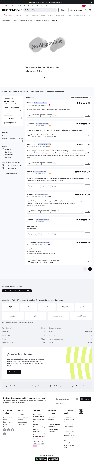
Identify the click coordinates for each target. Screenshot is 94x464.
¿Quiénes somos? (8, 417)
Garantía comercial (38, 419)
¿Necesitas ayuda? (76, 10)
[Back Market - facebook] (12, 429)
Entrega (20, 419)
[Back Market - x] (4, 433)
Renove (35, 424)
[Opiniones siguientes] (90, 269)
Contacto (21, 414)
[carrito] (90, 10)
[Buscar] (25, 9)
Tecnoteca (51, 417)
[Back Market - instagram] (4, 429)
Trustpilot (5, 427)
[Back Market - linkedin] (8, 429)
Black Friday (51, 431)
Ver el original (41, 205)
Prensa (5, 419)
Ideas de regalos (53, 429)
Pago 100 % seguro (38, 439)
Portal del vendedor (39, 436)
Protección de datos (69, 435)
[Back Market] (12, 10)
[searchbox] (41, 10)
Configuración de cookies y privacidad (69, 432)
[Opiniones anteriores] (85, 269)
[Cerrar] (91, 2)
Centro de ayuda (23, 417)
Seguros (35, 422)
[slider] (4, 141)
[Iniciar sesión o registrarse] (86, 10)
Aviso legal (67, 443)
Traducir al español (31, 228)
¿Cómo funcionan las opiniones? (11, 123)
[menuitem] (27, 15)
